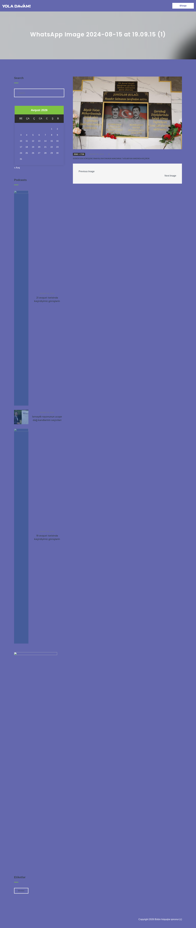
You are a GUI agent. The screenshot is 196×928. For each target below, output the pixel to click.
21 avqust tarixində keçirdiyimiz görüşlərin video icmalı (47, 301)
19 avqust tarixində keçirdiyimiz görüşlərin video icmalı (47, 539)
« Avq (17, 167)
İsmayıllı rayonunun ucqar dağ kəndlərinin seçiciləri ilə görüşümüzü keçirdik (47, 420)
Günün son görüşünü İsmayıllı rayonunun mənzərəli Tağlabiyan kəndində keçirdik (111, 158)
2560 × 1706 (79, 154)
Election (21, 891)
